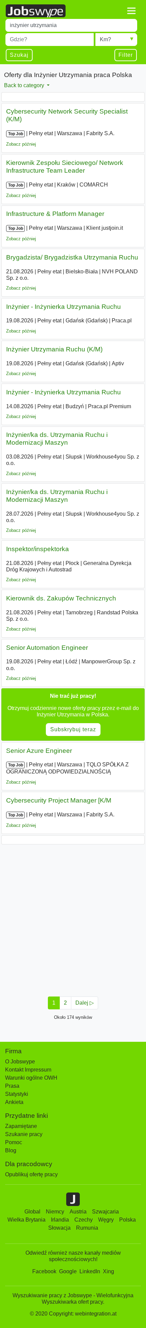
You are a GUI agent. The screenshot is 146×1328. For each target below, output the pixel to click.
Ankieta (14, 1102)
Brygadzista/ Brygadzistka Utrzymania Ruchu (72, 257)
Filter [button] (125, 55)
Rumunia (87, 1228)
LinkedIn (89, 1271)
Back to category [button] (24, 85)
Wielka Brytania (26, 1220)
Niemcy (55, 1211)
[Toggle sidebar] (131, 10)
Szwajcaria (105, 1211)
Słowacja (59, 1228)
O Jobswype (20, 1061)
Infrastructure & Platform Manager (55, 213)
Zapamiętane (21, 1126)
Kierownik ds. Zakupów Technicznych (61, 598)
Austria (78, 1211)
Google (68, 1271)
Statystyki (16, 1094)
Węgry (106, 1220)
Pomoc (13, 1142)
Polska (127, 1220)
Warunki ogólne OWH (31, 1078)
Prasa (12, 1086)
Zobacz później (21, 144)
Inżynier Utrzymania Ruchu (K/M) (54, 349)
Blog (10, 1150)
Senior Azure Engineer (39, 750)
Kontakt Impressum (28, 1070)
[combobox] (71, 25)
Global (32, 1211)
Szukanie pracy (23, 1134)
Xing (108, 1271)
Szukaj (19, 55)
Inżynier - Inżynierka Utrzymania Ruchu (63, 306)
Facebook (44, 1271)
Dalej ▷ (84, 1003)
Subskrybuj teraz (73, 729)
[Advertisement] (73, 918)
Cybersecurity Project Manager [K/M (58, 800)
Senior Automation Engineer (47, 647)
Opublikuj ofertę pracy (31, 1174)
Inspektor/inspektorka (37, 548)
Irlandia (60, 1220)
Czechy (83, 1220)
